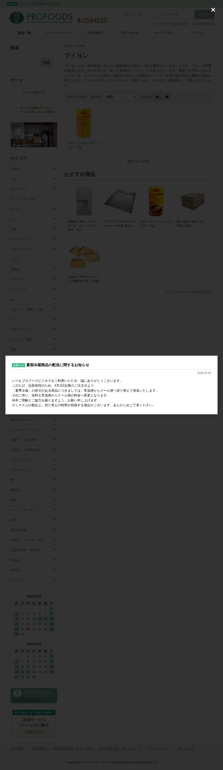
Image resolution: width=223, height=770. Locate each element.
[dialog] (111, 385)
